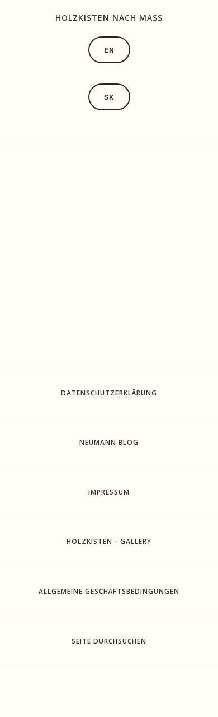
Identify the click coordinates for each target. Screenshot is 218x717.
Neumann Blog (109, 442)
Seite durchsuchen (109, 641)
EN (109, 50)
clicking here (171, 312)
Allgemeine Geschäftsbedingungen (109, 591)
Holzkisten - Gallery (109, 541)
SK (109, 97)
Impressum (109, 492)
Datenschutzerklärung (109, 393)
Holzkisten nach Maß (109, 17)
